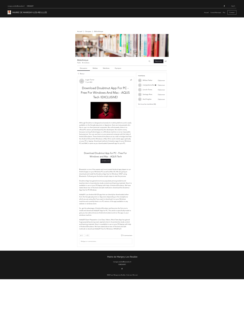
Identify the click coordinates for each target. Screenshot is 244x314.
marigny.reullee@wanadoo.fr (16, 6)
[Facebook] (224, 6)
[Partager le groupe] (166, 61)
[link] (83, 68)
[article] (105, 162)
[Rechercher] (149, 61)
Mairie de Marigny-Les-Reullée (122, 257)
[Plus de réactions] (86, 235)
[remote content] (105, 110)
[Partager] (131, 80)
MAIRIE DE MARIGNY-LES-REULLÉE (29, 12)
